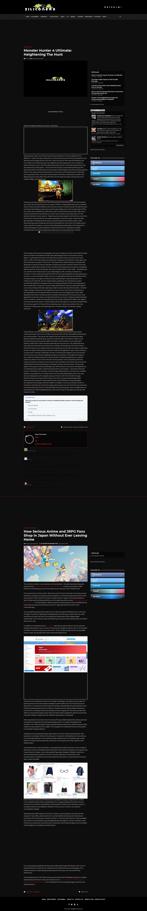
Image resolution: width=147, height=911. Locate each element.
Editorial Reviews (33, 405)
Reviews (80, 16)
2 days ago (99, 142)
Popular (102, 110)
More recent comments (98, 149)
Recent (97, 110)
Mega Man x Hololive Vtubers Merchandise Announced (105, 124)
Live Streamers (32, 409)
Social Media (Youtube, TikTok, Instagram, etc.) (41, 415)
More (104, 16)
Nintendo (44, 16)
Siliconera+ (35, 16)
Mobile (72, 16)
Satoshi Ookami (102, 137)
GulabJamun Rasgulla (104, 115)
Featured (26, 527)
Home (27, 16)
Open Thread (51, 899)
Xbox (62, 16)
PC (68, 16)
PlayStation (54, 16)
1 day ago (118, 133)
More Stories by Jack (43, 444)
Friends (30, 412)
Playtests (97, 16)
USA (86, 427)
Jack (31, 58)
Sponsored (33, 527)
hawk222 (99, 129)
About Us (70, 899)
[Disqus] (56, 469)
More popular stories (97, 104)
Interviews (88, 16)
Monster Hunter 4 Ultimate (71, 427)
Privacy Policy (100, 899)
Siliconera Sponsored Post (49, 543)
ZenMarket (50, 626)
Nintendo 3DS (27, 46)
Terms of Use (89, 899)
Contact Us (79, 899)
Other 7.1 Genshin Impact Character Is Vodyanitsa (106, 75)
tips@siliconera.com (77, 909)
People (93, 110)
